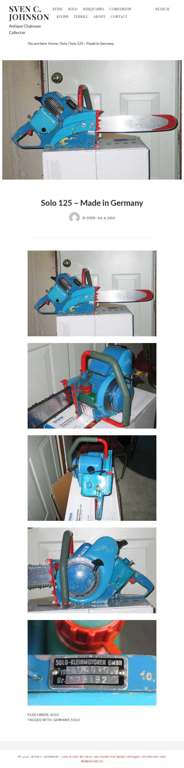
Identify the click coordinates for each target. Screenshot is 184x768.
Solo (54, 715)
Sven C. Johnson (29, 12)
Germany (61, 720)
